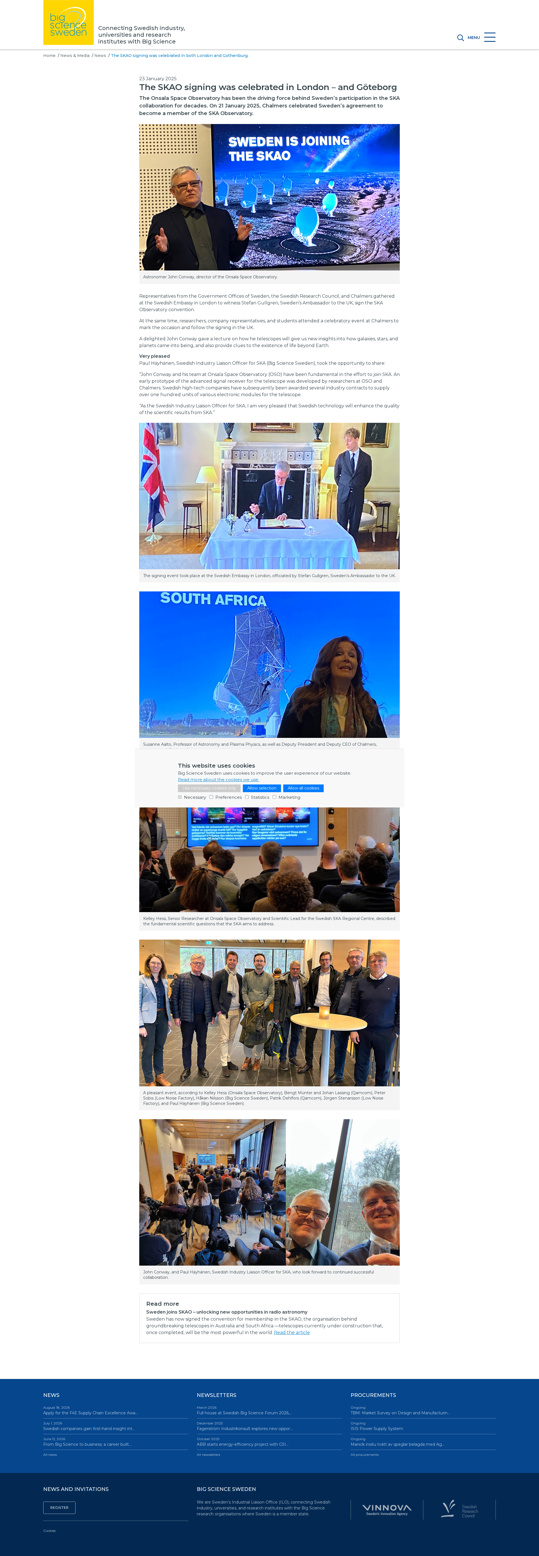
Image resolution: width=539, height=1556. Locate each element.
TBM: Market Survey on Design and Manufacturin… (400, 1410)
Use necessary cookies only (209, 788)
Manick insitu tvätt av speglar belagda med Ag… (397, 1442)
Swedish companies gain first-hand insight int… (89, 1426)
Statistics (260, 797)
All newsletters (208, 1454)
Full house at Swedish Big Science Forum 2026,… (244, 1410)
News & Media (75, 55)
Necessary (195, 797)
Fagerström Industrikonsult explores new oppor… (245, 1426)
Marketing (289, 797)
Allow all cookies (303, 788)
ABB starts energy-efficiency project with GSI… (243, 1442)
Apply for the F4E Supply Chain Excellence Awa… (90, 1410)
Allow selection (262, 788)
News (100, 55)
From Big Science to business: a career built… (87, 1442)
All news (50, 1454)
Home (49, 55)
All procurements (365, 1454)
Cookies (49, 1531)
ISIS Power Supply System (377, 1426)
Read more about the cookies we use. (218, 779)
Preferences (228, 797)
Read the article (292, 1332)
